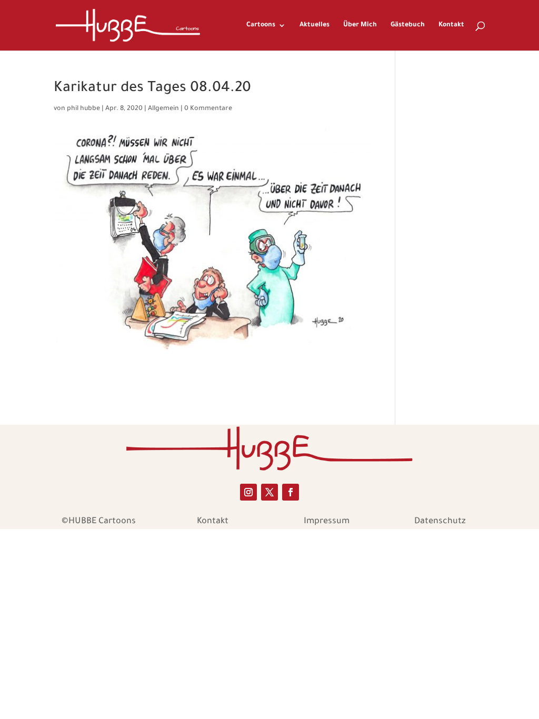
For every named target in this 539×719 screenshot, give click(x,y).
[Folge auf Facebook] (290, 492)
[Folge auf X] (269, 492)
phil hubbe (83, 109)
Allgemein (163, 109)
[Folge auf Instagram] (248, 492)
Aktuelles (315, 25)
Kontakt (451, 25)
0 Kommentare (208, 109)
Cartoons (260, 25)
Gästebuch (408, 25)
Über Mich (360, 25)
